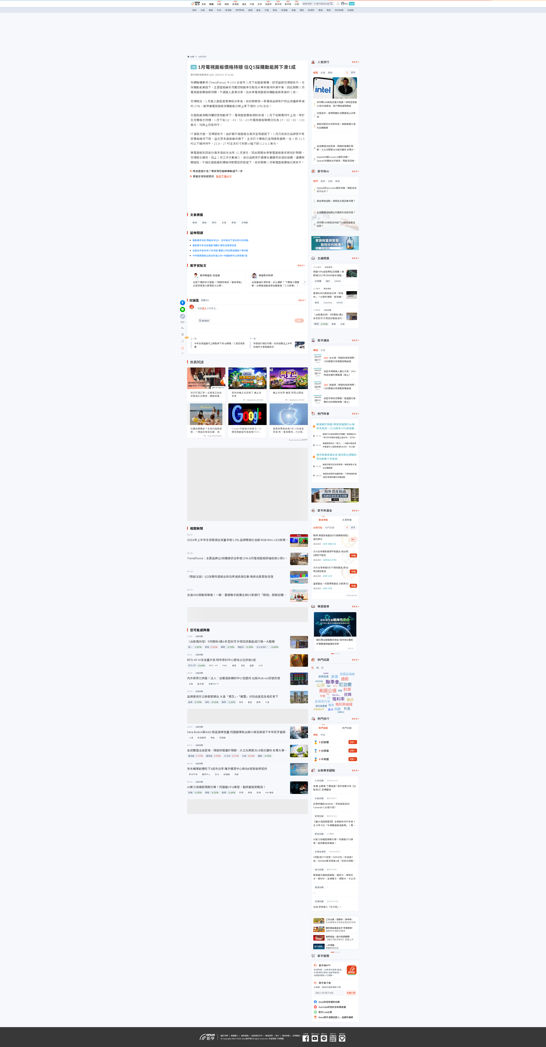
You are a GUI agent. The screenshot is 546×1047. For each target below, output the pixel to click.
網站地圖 (285, 1035)
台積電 (325, 750)
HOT (326, 358)
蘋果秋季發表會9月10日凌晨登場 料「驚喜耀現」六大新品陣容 (288, 430)
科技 (219, 10)
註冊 (352, 3)
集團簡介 (234, 1035)
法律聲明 (296, 1035)
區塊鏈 (284, 10)
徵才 (277, 1035)
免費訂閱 (351, 993)
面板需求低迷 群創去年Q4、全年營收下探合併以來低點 (220, 240)
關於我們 (224, 1035)
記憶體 (325, 742)
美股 (227, 4)
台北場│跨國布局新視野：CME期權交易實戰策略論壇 (340, 359)
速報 (250, 10)
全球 (260, 4)
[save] (182, 341)
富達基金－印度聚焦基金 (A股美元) (331, 583)
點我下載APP (224, 176)
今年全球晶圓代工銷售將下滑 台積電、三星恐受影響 (219, 345)
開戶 (353, 539)
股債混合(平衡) (330, 559)
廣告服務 (245, 1035)
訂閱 (297, 4)
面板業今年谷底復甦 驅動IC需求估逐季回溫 (215, 245)
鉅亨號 (288, 4)
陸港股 (235, 4)
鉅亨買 (278, 4)
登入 (347, 3)
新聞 (211, 4)
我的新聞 (339, 10)
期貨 (275, 10)
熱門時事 (240, 10)
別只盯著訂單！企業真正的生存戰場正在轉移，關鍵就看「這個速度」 (206, 394)
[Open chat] (182, 348)
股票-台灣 (327, 576)
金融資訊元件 (256, 1035)
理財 (302, 10)
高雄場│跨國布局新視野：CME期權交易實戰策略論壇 (340, 386)
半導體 (325, 759)
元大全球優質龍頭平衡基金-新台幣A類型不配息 (330, 553)
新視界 (311, 10)
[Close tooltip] (206, 348)
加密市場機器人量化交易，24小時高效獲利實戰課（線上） (340, 373)
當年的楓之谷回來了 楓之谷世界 (246, 394)
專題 (320, 10)
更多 (353, 72)
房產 (293, 10)
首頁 (204, 4)
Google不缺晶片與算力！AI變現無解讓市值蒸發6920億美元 (247, 430)
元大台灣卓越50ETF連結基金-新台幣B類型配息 (330, 569)
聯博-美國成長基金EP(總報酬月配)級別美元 (330, 537)
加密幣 (268, 4)
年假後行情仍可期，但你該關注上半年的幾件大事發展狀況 (272, 345)
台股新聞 (202, 56)
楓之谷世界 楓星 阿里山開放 (288, 392)
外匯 (252, 4)
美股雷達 (328, 267)
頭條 (194, 10)
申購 (353, 555)
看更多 (300, 265)
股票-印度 (327, 588)
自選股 (350, 10)
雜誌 (329, 10)
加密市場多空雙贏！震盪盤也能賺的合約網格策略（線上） (340, 400)
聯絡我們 (269, 1035)
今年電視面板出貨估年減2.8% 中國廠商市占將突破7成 (220, 255)
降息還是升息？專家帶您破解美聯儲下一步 (218, 171)
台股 (219, 4)
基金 (244, 4)
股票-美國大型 (329, 543)
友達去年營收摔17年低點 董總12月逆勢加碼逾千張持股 (220, 250)
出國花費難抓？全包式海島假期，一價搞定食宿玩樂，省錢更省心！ (206, 430)
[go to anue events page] (338, 3)
